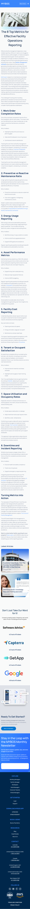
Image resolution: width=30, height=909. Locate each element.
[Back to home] (5, 3)
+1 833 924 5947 (15, 860)
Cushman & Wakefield (19, 149)
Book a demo (10, 535)
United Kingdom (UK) (15, 865)
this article (22, 342)
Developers (15, 785)
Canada (15, 858)
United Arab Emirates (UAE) (15, 872)
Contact (15, 842)
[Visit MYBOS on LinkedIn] (10, 889)
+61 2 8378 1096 (15, 847)
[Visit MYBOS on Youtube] (13, 889)
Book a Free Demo (8, 728)
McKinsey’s (4, 77)
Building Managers (15, 779)
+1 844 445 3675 (15, 853)
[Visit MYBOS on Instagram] (20, 889)
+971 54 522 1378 (15, 873)
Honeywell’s (9, 285)
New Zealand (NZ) (15, 878)
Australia (15, 845)
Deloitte (10, 381)
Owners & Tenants (15, 790)
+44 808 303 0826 (15, 867)
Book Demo (23, 3)
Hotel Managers (15, 787)
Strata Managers (15, 792)
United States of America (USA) (15, 851)
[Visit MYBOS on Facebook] (17, 889)
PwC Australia (13, 425)
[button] (28, 3)
